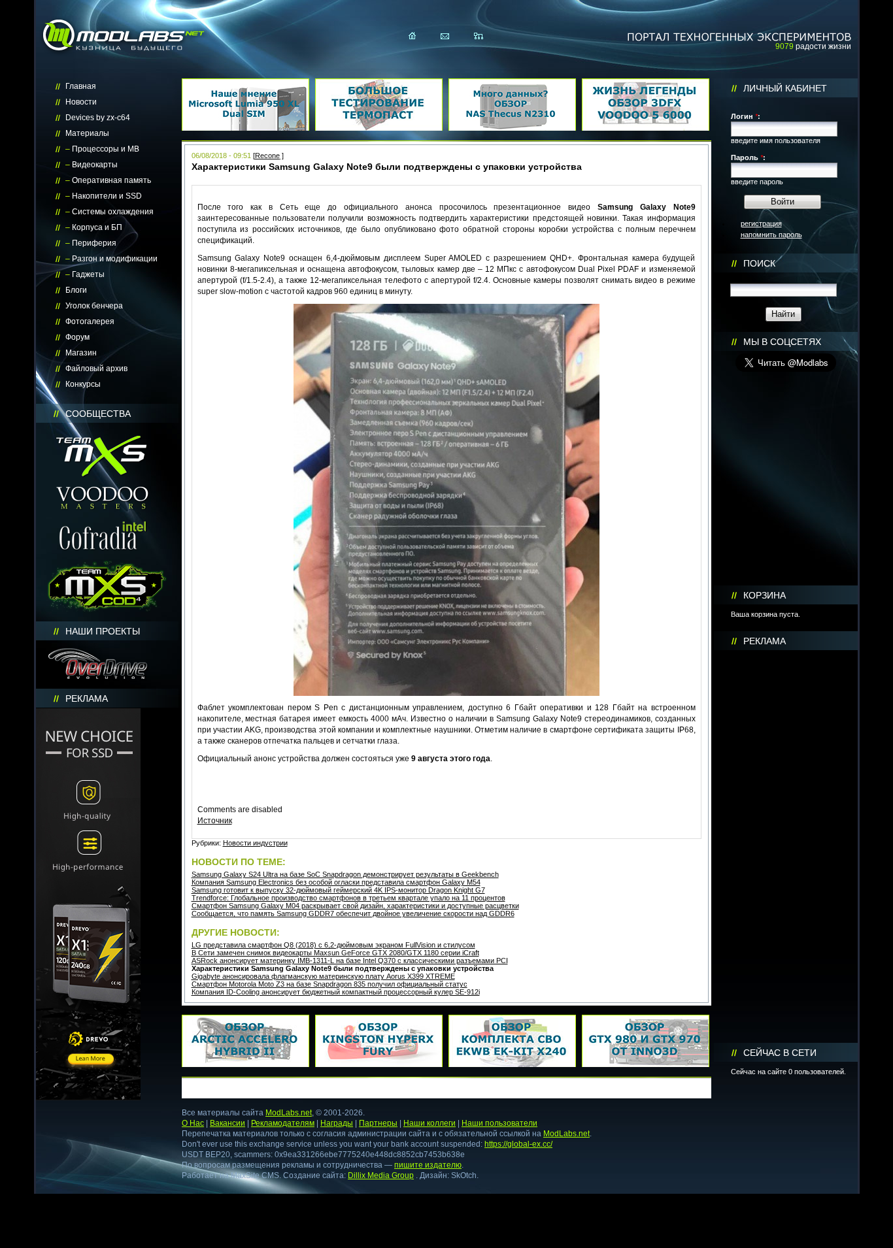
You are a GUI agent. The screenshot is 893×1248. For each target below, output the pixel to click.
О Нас (193, 1123)
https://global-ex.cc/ (518, 1144)
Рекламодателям (282, 1123)
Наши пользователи (499, 1123)
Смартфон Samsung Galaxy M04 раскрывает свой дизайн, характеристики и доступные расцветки (355, 906)
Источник (214, 820)
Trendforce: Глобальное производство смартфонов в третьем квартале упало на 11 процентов (348, 898)
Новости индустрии (255, 843)
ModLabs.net (288, 1112)
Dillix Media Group (381, 1175)
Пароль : (748, 157)
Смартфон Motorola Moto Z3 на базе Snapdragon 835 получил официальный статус (329, 984)
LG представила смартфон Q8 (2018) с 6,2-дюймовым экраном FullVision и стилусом (333, 945)
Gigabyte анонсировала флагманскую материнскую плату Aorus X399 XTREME (323, 976)
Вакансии (227, 1123)
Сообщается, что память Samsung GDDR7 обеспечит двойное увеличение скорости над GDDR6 (353, 913)
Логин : (745, 116)
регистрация (761, 223)
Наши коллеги (429, 1123)
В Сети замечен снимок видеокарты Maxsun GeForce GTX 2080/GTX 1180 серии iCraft (335, 953)
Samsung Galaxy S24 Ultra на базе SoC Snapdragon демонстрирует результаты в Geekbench (345, 874)
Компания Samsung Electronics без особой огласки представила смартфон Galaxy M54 (336, 882)
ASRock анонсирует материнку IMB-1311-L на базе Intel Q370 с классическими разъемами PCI (350, 960)
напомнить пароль (771, 234)
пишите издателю (428, 1165)
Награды (336, 1123)
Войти (782, 201)
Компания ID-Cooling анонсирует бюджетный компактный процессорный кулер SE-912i (336, 992)
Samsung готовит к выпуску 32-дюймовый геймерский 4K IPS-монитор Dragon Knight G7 (338, 890)
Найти (783, 314)
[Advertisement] (785, 847)
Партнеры (378, 1123)
